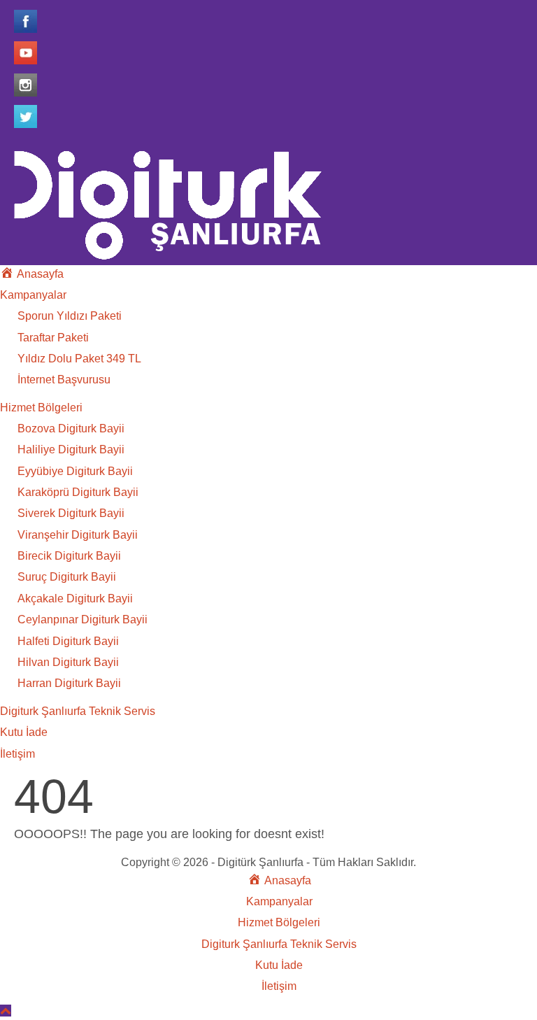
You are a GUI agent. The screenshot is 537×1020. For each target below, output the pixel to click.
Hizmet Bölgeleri (41, 407)
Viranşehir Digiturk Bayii (77, 535)
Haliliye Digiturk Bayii (70, 449)
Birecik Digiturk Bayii (69, 556)
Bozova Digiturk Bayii (70, 428)
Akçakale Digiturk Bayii (75, 598)
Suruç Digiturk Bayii (66, 577)
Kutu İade (24, 732)
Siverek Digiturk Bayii (70, 513)
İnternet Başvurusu (63, 379)
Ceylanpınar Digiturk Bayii (82, 619)
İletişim (17, 754)
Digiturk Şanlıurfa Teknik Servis (77, 711)
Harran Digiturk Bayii (69, 683)
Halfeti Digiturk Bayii (68, 641)
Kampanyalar (33, 295)
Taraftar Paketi (53, 337)
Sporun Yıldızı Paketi (69, 316)
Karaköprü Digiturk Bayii (77, 492)
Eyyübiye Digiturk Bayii (75, 471)
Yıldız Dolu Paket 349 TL (79, 358)
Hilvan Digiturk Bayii (68, 662)
